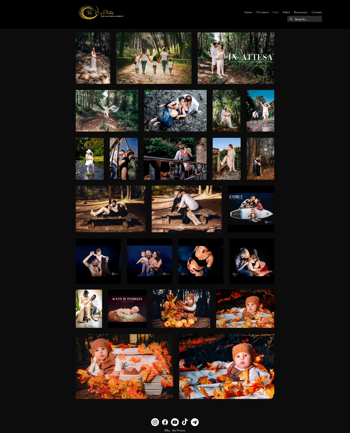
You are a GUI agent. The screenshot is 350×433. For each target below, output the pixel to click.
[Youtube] (175, 422)
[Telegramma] (195, 422)
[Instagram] (155, 422)
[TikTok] (185, 422)
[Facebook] (165, 422)
